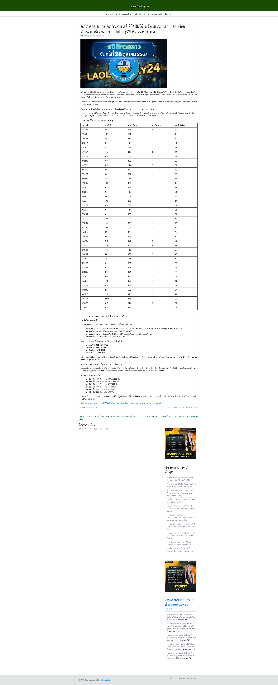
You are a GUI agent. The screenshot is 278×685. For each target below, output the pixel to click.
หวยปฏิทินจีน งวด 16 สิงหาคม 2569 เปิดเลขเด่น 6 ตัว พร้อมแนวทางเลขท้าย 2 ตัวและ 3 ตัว (180, 493)
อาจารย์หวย (100, 36)
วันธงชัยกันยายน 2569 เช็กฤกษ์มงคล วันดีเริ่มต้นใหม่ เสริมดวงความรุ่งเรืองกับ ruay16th (181, 617)
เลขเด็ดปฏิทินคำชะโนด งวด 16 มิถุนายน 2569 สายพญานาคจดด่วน (180, 549)
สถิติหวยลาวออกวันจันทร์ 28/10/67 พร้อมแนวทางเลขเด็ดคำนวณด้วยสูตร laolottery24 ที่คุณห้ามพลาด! (123, 403)
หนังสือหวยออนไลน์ (123, 14)
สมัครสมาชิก (140, 14)
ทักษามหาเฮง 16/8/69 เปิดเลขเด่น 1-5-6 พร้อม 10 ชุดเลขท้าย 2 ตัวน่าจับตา (181, 485)
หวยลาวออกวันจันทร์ (192, 407)
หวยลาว (182, 407)
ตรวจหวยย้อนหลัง (155, 14)
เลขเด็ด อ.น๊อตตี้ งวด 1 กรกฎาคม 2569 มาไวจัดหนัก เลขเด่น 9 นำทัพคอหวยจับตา (181, 526)
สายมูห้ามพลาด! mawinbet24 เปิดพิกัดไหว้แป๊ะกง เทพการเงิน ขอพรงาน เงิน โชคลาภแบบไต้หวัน (181, 646)
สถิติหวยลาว (176, 407)
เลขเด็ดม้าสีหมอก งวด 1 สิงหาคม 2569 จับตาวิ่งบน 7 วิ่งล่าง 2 (181, 500)
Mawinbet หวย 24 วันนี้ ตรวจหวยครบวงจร (180, 604)
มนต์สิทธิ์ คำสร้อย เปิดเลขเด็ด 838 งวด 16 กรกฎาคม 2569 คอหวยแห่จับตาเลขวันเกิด (181, 508)
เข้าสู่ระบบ (89, 428)
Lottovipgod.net (105, 680)
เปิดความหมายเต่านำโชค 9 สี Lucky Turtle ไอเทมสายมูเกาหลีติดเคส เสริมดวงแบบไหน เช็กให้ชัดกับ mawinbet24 (181, 626)
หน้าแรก (109, 14)
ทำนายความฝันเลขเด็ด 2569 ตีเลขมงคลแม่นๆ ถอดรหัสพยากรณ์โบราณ (181, 543)
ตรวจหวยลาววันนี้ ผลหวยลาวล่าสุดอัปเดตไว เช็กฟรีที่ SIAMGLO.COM (180, 478)
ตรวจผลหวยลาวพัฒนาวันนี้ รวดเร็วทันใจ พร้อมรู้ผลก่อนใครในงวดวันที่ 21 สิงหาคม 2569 (181, 637)
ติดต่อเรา (168, 14)
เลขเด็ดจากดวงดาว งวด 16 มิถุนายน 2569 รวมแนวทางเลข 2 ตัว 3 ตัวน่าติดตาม (180, 535)
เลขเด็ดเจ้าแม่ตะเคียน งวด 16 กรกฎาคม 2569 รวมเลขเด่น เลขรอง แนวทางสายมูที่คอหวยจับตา (180, 517)
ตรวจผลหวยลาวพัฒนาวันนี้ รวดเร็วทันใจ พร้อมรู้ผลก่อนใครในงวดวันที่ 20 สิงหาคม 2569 (180, 656)
